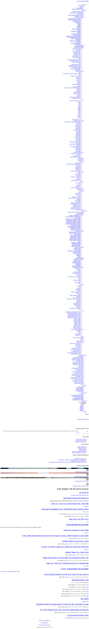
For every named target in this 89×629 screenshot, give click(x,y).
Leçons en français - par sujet (75, 18)
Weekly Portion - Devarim (75, 240)
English (81, 407)
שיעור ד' (86, 591)
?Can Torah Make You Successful (77, 524)
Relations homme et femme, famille (73, 36)
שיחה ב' (86, 516)
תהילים (79, 117)
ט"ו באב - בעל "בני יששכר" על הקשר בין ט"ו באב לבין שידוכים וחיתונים (66, 574)
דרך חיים (79, 178)
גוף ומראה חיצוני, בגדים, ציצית (77, 375)
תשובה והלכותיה (77, 52)
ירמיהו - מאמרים (77, 324)
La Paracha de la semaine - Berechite (73, 219)
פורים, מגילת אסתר (77, 98)
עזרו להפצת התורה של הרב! (44, 620)
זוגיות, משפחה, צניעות (76, 61)
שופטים (79, 108)
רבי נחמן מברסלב (79, 188)
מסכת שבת (78, 127)
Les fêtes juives (77, 22)
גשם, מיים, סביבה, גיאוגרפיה (75, 66)
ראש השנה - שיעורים (81, 446)
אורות (79, 192)
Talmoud (79, 30)
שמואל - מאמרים (77, 321)
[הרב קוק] (79, 191)
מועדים (81, 284)
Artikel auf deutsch (79, 257)
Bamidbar (79, 26)
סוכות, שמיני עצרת (77, 92)
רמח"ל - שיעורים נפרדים (76, 187)
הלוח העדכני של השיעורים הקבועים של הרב (79, 495)
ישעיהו (79, 112)
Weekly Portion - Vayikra (75, 237)
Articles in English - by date (75, 233)
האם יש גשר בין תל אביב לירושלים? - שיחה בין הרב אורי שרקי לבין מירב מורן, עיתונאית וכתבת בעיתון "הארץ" (55, 535)
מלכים (79, 111)
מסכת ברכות (78, 126)
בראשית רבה (78, 122)
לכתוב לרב (84, 400)
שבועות (79, 81)
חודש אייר (79, 77)
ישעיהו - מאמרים (77, 323)
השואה (79, 277)
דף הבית (84, 4)
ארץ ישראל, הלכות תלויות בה (77, 368)
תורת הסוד (78, 154)
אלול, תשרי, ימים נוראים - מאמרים (79, 452)
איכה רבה (79, 124)
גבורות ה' (79, 173)
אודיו (67, 514)
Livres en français (79, 388)
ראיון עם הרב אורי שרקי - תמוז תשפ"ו (78, 461)
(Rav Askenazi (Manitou (76, 43)
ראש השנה (78, 88)
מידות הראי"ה (78, 345)
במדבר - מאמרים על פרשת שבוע (74, 316)
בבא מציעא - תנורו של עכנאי (75, 144)
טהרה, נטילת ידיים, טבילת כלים (77, 377)
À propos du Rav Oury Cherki (77, 395)
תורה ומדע (78, 269)
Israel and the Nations (76, 244)
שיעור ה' (86, 593)
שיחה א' (86, 514)
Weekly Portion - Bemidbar (75, 239)
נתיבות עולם (78, 179)
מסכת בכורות (78, 151)
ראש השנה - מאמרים (81, 447)
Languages (83, 403)
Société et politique (77, 35)
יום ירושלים (78, 80)
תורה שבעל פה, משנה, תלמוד (77, 329)
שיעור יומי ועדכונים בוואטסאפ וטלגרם (75, 15)
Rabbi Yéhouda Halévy (76, 38)
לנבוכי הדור (78, 201)
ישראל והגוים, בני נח (77, 57)
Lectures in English (79, 45)
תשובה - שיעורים (82, 449)
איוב (80, 118)
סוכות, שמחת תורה (77, 303)
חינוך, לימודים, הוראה (79, 372)
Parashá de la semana (76, 262)
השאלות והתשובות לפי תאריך (77, 358)
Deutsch (81, 410)
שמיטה (79, 275)
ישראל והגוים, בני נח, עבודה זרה (74, 276)
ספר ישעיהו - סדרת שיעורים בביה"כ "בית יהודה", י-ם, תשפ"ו (69, 503)
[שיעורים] (82, 10)
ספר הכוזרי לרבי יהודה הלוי (78, 337)
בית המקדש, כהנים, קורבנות (75, 60)
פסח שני (79, 79)
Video (30, 527)
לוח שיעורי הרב (80, 13)
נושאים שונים (78, 70)
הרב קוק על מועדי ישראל (76, 203)
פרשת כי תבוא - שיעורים (81, 439)
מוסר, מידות (78, 50)
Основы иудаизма (77, 253)
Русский (81, 408)
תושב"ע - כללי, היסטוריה (76, 153)
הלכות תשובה (78, 167)
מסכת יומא (78, 131)
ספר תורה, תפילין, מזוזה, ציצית (75, 65)
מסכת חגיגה (78, 138)
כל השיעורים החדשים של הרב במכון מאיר (75, 498)
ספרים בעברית (80, 386)
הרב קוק (81, 191)
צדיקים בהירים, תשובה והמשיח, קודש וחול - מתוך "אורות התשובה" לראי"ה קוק (64, 610)
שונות (79, 283)
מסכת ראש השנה (77, 130)
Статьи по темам (77, 248)
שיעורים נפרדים (85, 601)
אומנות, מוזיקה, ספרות (78, 383)
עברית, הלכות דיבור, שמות (78, 362)
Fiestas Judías (78, 263)
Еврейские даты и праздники (74, 250)
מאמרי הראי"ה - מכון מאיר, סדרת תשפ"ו (75, 530)
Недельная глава (77, 251)
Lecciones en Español (78, 46)
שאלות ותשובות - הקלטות (75, 69)
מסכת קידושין (78, 142)
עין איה (79, 195)
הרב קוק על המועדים (76, 348)
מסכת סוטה (78, 140)
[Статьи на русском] (74, 247)
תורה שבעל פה (78, 334)
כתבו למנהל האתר (44, 622)
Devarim (79, 27)
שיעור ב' (86, 587)
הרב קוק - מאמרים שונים (76, 354)
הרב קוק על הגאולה (77, 206)
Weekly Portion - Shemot (75, 236)
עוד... (78, 432)
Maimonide (78, 39)
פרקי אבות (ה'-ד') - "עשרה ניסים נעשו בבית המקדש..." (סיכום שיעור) (72, 459)
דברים (79, 106)
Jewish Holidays (77, 234)
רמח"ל (82, 181)
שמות (79, 103)
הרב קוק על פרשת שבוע (76, 202)
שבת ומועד (81, 365)
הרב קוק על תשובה (77, 205)
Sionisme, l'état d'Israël (76, 33)
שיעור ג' (86, 589)
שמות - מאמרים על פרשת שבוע (74, 314)
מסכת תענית (78, 134)
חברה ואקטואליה (77, 271)
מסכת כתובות (78, 139)
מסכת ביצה (78, 133)
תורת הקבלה (78, 335)
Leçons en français (79, 17)
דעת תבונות (78, 185)
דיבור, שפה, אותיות (77, 53)
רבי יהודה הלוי (80, 160)
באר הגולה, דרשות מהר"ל (75, 176)
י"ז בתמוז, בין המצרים (76, 84)
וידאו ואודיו (86, 506)
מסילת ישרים (78, 182)
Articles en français (79, 214)
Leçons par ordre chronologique (74, 19)
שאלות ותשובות (83, 355)
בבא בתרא (78, 145)
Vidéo (9, 571)
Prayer (79, 241)
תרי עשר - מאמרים (77, 327)
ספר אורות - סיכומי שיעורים (75, 343)
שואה (79, 58)
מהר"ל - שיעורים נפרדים (76, 180)
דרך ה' (79, 183)
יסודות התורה (78, 268)
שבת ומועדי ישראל (79, 71)
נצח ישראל (78, 175)
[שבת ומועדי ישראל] (75, 71)
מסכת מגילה (78, 135)
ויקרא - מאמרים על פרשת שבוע (74, 315)
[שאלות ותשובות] (79, 355)
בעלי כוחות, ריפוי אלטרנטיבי (77, 381)
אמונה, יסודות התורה (76, 49)
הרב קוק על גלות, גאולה (76, 351)
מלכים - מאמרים (77, 322)
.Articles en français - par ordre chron (73, 216)
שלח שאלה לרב (80, 356)
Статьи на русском (79, 247)
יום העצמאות (78, 78)
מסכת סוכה (78, 132)
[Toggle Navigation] (87, 2)
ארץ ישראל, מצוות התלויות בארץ (74, 59)
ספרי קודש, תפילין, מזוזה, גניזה (77, 378)
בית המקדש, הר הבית (79, 369)
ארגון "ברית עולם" (82, 402)
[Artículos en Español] (74, 259)
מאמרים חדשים (80, 213)
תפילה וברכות (80, 158)
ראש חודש (78, 286)
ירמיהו (79, 113)
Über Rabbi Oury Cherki (78, 399)
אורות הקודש (78, 193)
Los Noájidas (78, 264)
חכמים (79, 332)
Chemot (79, 24)
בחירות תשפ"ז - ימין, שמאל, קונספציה (76, 552)
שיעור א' (86, 584)
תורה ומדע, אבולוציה (76, 51)
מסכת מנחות (78, 149)
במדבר (79, 105)
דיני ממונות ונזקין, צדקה (78, 379)
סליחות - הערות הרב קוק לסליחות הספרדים (75, 541)
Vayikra (79, 25)
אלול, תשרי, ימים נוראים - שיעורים (79, 451)
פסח (80, 74)
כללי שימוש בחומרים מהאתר (77, 9)
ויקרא (79, 104)
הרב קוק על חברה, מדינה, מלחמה (74, 352)
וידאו (79, 538)
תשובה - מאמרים (82, 450)
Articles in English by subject (75, 232)
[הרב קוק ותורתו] (76, 342)
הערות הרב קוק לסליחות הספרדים (81, 481)
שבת (80, 72)
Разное (79, 256)
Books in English (79, 389)
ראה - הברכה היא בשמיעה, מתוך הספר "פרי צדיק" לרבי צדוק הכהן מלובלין (65, 558)
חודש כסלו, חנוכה (77, 93)
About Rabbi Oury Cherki (77, 396)
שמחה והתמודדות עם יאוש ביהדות (78, 615)
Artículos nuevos (77, 261)
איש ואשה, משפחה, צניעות (78, 373)
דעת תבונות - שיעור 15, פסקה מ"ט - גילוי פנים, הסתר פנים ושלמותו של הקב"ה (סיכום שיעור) (67, 462)
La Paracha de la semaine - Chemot (73, 220)
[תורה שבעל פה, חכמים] (73, 152)
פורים (79, 309)
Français (81, 405)
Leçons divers (78, 44)
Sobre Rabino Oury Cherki (77, 398)
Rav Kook (78, 42)
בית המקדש (78, 274)
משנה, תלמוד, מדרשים (78, 120)
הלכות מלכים (78, 168)
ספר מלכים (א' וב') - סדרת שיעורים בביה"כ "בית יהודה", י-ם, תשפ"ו (67, 563)
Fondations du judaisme (76, 31)
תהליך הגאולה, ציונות (76, 273)
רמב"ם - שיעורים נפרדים (76, 171)
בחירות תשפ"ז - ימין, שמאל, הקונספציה (80, 485)
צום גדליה (79, 90)
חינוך (80, 63)
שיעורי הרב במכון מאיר (78, 16)
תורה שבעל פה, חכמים (78, 152)
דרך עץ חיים (78, 186)
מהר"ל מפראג (80, 172)
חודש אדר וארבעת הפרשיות (75, 97)
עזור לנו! (81, 6)
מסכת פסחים (78, 128)
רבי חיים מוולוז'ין (80, 189)
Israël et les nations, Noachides (74, 226)
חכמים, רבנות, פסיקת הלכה (77, 363)
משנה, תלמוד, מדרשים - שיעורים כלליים (73, 121)
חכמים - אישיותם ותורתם (75, 156)
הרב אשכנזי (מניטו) (79, 209)
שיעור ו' (86, 595)
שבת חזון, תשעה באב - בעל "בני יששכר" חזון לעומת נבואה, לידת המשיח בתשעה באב (62, 604)
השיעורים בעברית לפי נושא (77, 11)
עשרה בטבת (78, 305)
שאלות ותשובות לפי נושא (78, 357)
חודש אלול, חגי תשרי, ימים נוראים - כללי (73, 87)
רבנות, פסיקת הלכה (77, 155)
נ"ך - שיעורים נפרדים (76, 119)
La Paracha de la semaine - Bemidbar (73, 222)
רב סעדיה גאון (80, 159)
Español (81, 409)
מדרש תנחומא (78, 125)
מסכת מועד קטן (77, 137)
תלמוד (79, 331)
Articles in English (79, 230)
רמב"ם (82, 161)
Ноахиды (79, 255)
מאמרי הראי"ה (78, 200)
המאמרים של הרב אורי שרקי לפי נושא (75, 212)
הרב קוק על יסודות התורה (75, 349)
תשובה (79, 270)
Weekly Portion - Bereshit (75, 235)
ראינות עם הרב (78, 282)
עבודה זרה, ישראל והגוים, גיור (77, 371)
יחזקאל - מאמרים (77, 325)
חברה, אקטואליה (77, 54)
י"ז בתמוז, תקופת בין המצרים (75, 295)
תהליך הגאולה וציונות (76, 56)
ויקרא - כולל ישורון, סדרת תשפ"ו (78, 519)
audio (33, 527)
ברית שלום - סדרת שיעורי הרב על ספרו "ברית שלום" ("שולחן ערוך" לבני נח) (65, 547)
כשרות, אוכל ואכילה (79, 376)
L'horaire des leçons (76, 20)
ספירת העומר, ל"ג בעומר (76, 76)
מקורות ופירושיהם (79, 361)
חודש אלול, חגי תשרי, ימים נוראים (74, 298)
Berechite (79, 23)
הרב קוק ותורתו (80, 342)
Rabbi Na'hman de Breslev (75, 40)
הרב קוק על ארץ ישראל (76, 207)
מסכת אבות (78, 148)
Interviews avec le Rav (76, 228)
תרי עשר (79, 115)
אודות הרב (84, 392)
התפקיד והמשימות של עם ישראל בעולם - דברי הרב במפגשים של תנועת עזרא (65, 509)
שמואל (79, 110)
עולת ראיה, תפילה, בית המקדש (74, 198)
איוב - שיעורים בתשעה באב (80, 580)
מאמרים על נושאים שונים (78, 267)
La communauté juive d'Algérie (74, 227)
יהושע (79, 107)
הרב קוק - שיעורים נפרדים (75, 208)
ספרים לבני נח (80, 391)
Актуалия (78, 254)
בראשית (79, 101)
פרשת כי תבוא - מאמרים (81, 440)
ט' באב (79, 85)
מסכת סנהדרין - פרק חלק (76, 146)
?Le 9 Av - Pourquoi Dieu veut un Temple (74, 569)
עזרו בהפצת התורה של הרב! (82, 418)
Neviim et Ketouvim (76, 29)
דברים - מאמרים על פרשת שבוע (74, 317)
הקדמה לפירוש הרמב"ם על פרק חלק (73, 164)
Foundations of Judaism (76, 242)
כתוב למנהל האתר (79, 8)
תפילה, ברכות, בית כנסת (78, 364)
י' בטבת (79, 94)
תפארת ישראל (78, 174)
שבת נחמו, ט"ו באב (77, 86)
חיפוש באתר (80, 5)
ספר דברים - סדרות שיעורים (80, 441)
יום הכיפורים (78, 91)
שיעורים (84, 10)
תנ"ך (82, 99)
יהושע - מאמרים (77, 318)
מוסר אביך (78, 199)
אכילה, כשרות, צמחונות (76, 64)
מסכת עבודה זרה (77, 147)
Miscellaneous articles (76, 246)
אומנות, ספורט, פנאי (77, 67)
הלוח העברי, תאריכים (79, 382)
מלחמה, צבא (84, 599)
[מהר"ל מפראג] (77, 172)
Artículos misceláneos (76, 266)
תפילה (82, 336)
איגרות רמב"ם (78, 165)
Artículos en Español (79, 259)
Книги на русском (79, 390)
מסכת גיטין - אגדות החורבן (75, 141)
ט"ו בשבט (79, 96)
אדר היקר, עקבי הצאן (76, 196)
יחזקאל (79, 114)
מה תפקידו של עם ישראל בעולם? (81, 471)
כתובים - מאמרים (77, 328)
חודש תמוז (79, 83)
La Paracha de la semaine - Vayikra (73, 221)
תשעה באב (78, 296)
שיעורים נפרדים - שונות (78, 47)
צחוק (80, 281)
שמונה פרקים (78, 162)
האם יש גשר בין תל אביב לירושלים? (81, 476)
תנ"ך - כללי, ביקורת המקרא (75, 100)
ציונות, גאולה (80, 366)
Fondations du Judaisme (76, 225)
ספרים (84, 385)
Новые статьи (78, 249)
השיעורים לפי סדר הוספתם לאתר (76, 12)
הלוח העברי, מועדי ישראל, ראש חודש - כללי (72, 73)
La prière (79, 32)
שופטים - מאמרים (77, 320)
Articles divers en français (75, 229)
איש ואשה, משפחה (77, 280)
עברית (82, 404)
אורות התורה (78, 194)
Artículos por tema (77, 260)
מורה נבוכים (78, 169)
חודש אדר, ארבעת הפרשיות (75, 308)
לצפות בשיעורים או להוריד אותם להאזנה (80, 500)
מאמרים (84, 210)
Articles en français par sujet (75, 215)
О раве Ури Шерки (79, 397)
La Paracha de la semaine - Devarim (73, 223)
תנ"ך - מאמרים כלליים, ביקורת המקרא (73, 311)
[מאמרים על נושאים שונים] (72, 267)
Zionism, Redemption (76, 243)
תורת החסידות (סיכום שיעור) (80, 458)
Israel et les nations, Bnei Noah (74, 37)
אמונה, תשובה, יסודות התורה (77, 359)
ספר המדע (78, 166)
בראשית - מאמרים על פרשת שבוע (74, 312)
